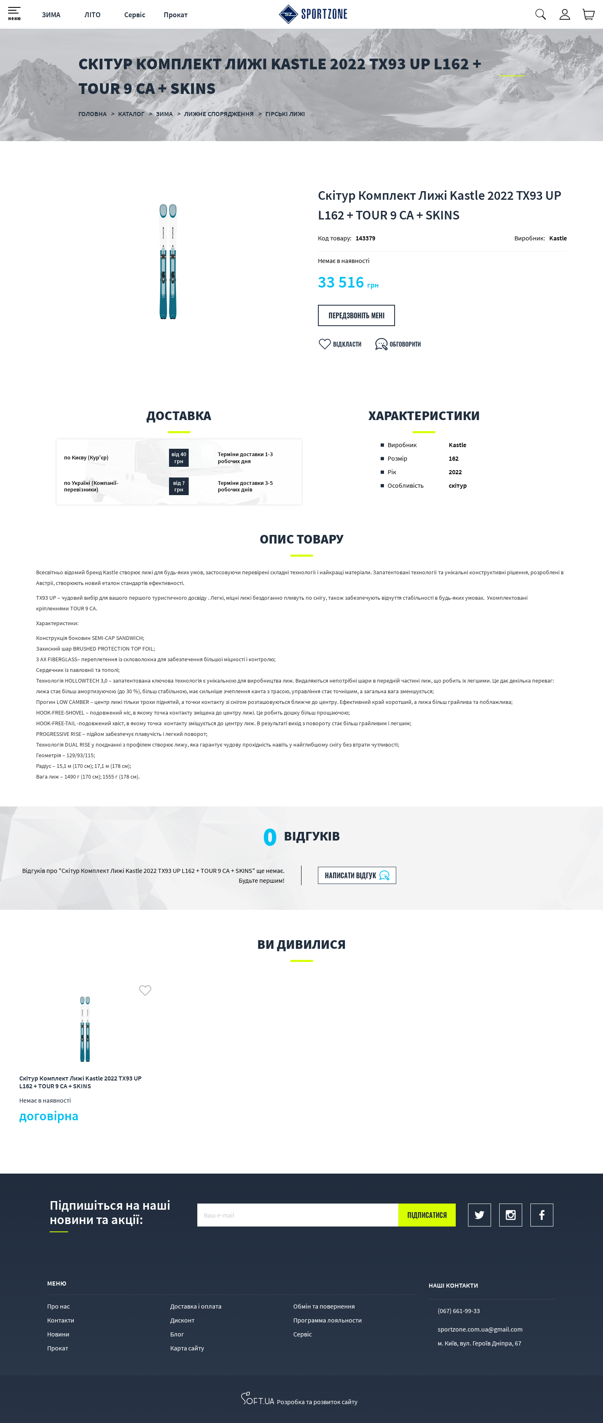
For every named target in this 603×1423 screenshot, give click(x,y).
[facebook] (541, 1215)
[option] (169, 260)
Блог (177, 1334)
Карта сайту (187, 1348)
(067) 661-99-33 (459, 1311)
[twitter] (479, 1215)
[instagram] (510, 1215)
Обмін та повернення (324, 1306)
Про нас (58, 1306)
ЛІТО (92, 14)
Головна (92, 114)
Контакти (60, 1320)
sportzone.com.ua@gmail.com (480, 1329)
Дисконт (182, 1320)
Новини (58, 1334)
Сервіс (134, 14)
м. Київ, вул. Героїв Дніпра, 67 (479, 1343)
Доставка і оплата (196, 1306)
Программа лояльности (327, 1320)
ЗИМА (51, 14)
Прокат (176, 14)
